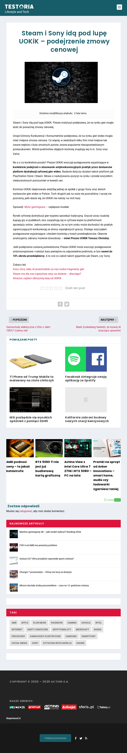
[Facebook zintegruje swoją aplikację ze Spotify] (86, 359)
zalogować (25, 511)
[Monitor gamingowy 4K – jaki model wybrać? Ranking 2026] (14, 534)
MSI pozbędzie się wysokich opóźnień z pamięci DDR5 (31, 419)
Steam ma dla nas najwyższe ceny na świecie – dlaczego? (47, 273)
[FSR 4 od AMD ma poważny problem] (14, 547)
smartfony (89, 636)
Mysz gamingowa (34, 207)
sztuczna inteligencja (57, 643)
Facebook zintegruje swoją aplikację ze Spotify (86, 378)
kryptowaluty (62, 629)
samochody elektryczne (45, 636)
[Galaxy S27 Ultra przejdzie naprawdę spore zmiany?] (14, 561)
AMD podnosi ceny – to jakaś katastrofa (18, 466)
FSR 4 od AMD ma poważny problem (38, 545)
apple (24, 622)
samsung (71, 636)
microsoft (82, 629)
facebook (57, 622)
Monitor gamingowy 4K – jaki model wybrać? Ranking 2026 (50, 532)
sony (35, 643)
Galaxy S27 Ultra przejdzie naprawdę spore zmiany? (47, 558)
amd (14, 622)
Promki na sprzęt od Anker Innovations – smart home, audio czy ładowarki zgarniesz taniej (106, 475)
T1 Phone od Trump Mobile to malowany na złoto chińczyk (32, 378)
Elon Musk (39, 622)
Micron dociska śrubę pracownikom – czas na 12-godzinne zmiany (54, 585)
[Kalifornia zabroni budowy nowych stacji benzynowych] (86, 399)
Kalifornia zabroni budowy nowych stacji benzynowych (87, 419)
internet (17, 629)
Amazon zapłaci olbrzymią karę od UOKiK (37, 278)
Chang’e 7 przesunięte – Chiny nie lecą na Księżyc (46, 572)
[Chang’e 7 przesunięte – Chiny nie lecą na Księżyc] (14, 574)
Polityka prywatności (55, 738)
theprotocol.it (13, 718)
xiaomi (80, 643)
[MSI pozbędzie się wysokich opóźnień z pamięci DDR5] (30, 399)
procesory (18, 636)
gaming (72, 622)
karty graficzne (37, 629)
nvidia (97, 629)
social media (19, 643)
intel (98, 622)
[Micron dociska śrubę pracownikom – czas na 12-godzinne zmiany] (14, 587)
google (86, 622)
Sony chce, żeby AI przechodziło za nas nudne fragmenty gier (48, 269)
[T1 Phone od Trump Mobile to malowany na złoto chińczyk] (30, 359)
